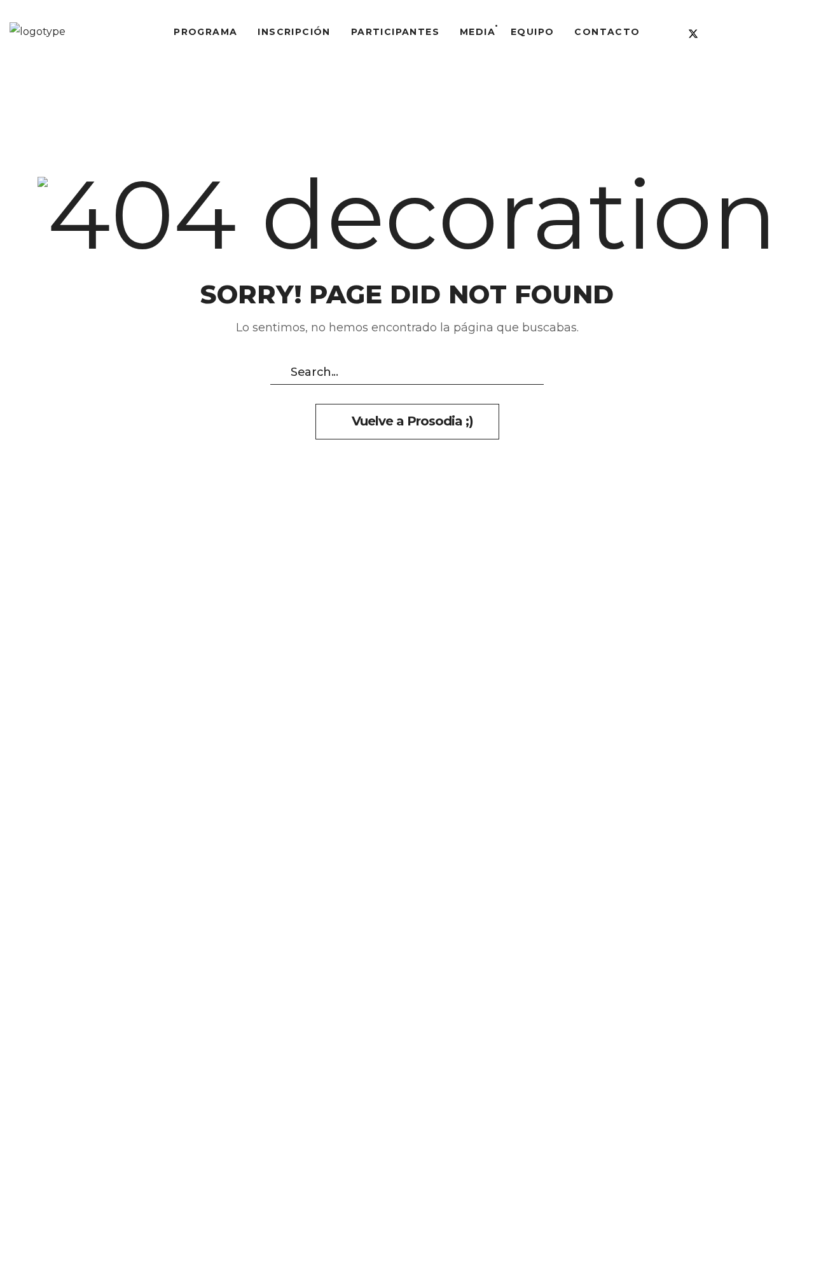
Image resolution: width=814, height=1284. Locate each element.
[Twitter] (693, 34)
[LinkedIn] (716, 34)
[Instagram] (739, 34)
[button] (783, 31)
